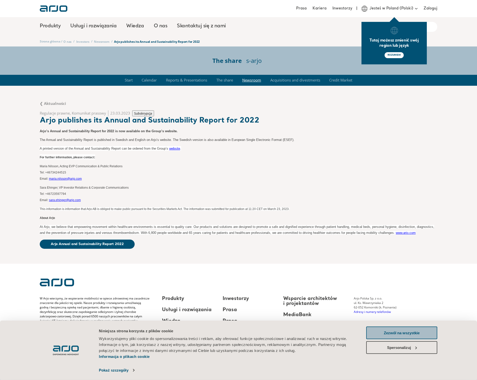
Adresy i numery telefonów (372, 312)
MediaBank (297, 314)
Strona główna (50, 41)
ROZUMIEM (394, 55)
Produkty (173, 298)
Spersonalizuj (399, 347)
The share (224, 80)
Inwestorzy (342, 8)
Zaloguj (430, 8)
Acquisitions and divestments (295, 80)
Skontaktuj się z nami (201, 26)
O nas (67, 42)
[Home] (53, 8)
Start (129, 80)
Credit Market (340, 80)
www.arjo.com (406, 233)
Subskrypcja (143, 113)
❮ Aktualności (53, 103)
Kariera (319, 8)
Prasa (301, 8)
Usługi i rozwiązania (187, 309)
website (174, 148)
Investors (82, 42)
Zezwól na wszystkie (402, 333)
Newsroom (101, 42)
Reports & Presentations (186, 80)
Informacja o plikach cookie (124, 356)
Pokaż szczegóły (113, 370)
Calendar (149, 80)
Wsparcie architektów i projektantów (310, 301)
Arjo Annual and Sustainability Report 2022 (87, 244)
